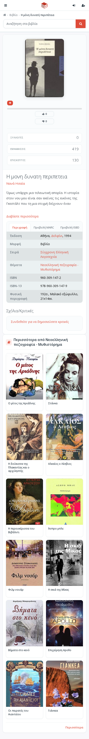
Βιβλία (13, 15)
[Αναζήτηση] (81, 23)
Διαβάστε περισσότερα (22, 216)
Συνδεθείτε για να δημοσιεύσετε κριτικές (40, 322)
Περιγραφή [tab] (19, 227)
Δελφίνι (56, 236)
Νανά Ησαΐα (15, 183)
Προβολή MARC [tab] (44, 227)
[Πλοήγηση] (5, 5)
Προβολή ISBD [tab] (69, 227)
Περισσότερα (74, 727)
